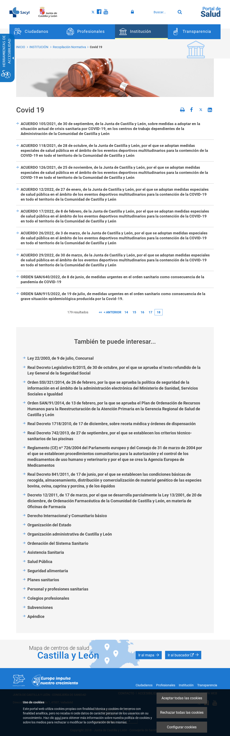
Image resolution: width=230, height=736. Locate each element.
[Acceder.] (133, 12)
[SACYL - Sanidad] (19, 12)
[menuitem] (35, 31)
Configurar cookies (182, 727)
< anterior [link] (112, 312)
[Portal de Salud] (211, 11)
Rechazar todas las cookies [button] (181, 712)
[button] (149, 655)
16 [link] (142, 312)
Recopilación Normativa (69, 47)
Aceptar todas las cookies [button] (181, 698)
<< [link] (100, 312)
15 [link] (134, 312)
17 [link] (150, 312)
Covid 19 (96, 47)
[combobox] (163, 12)
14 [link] (126, 312)
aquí (58, 718)
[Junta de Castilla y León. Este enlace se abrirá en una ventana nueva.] (47, 12)
